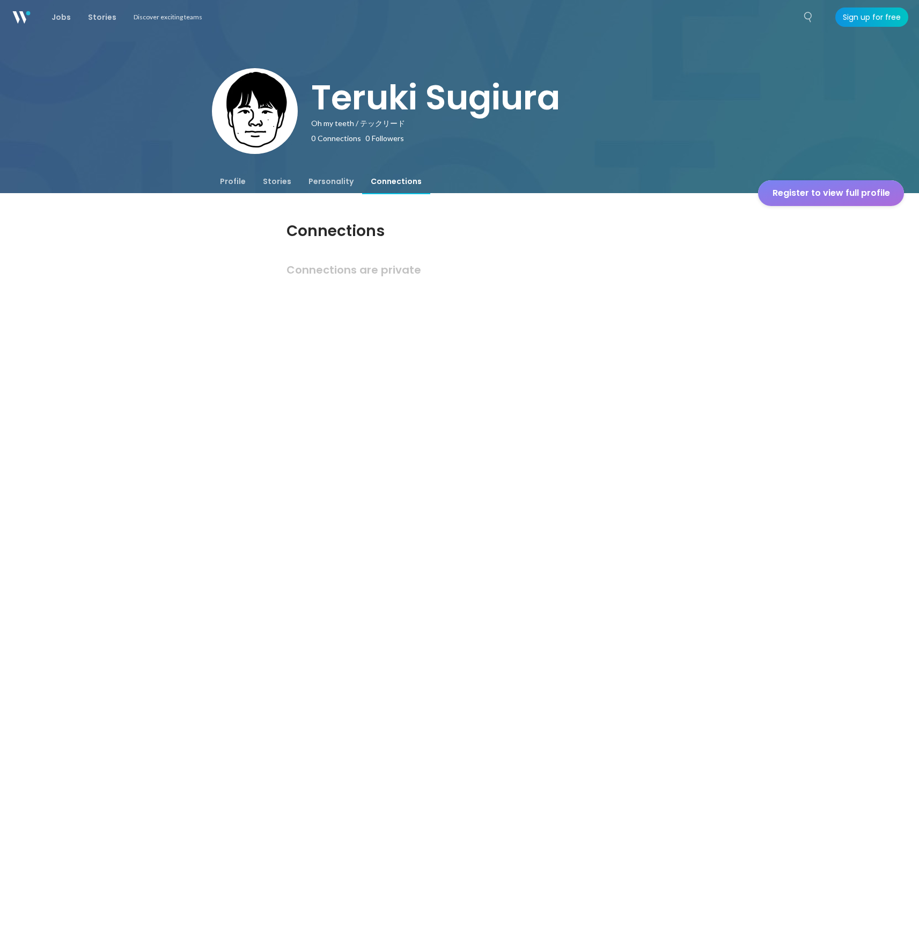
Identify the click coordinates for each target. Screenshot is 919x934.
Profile (233, 181)
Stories (277, 181)
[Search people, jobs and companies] (808, 17)
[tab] (232, 181)
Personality (331, 181)
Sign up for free (872, 17)
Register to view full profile (831, 193)
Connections (396, 181)
